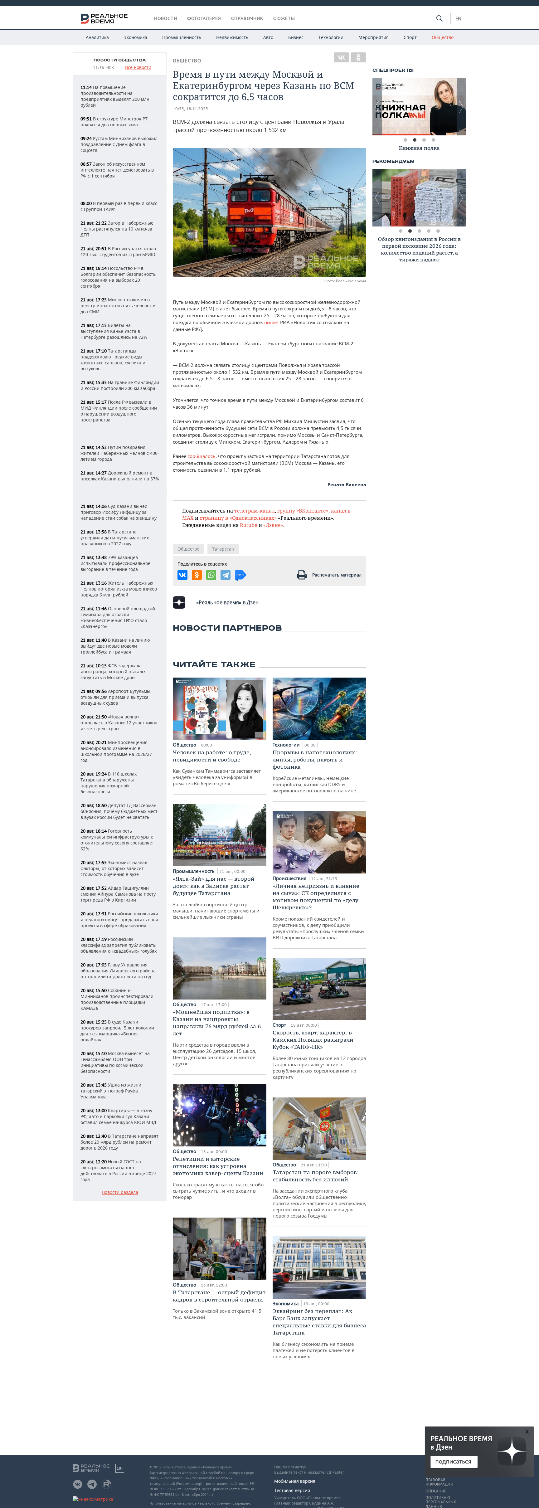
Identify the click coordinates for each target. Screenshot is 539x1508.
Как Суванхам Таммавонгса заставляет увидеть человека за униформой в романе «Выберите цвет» (217, 767)
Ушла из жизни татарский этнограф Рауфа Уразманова (110, 1091)
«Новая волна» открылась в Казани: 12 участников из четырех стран (118, 723)
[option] (419, 106)
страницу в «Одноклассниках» (238, 517)
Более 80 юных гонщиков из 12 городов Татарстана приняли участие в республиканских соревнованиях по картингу (319, 1054)
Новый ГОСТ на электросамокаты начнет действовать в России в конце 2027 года (118, 1170)
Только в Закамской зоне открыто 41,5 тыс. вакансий (219, 1304)
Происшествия (290, 878)
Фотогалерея (204, 18)
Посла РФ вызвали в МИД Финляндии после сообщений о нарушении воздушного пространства (118, 411)
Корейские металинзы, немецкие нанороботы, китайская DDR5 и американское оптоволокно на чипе (315, 771)
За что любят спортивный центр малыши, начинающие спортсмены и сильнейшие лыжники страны (216, 897)
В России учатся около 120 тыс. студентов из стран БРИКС (118, 251)
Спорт (410, 37)
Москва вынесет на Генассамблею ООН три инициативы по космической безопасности (115, 1062)
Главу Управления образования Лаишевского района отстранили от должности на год (118, 971)
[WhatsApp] (211, 575)
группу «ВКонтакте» (302, 510)
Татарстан (223, 549)
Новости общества (120, 60)
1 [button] (405, 140)
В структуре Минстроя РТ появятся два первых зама (114, 122)
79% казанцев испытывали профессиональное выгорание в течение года (115, 563)
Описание (435, 1491)
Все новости (138, 67)
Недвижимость (232, 37)
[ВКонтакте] (341, 57)
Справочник (247, 18)
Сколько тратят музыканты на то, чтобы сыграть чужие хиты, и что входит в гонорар (219, 1177)
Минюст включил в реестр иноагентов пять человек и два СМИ (118, 305)
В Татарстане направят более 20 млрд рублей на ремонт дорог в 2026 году (119, 1142)
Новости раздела (120, 1192)
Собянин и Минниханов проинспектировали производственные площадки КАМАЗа (116, 999)
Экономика (135, 37)
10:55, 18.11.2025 (190, 108)
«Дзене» (273, 525)
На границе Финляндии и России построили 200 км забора (119, 385)
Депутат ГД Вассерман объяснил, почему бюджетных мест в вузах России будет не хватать (119, 811)
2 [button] (414, 140)
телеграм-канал (254, 510)
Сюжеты (284, 18)
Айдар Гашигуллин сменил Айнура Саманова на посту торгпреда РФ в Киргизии (118, 894)
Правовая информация (439, 1482)
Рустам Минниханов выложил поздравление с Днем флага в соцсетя (119, 144)
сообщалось (201, 456)
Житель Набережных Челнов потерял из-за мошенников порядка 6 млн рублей (118, 589)
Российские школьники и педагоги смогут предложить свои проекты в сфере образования (119, 919)
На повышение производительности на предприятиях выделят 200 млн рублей (114, 96)
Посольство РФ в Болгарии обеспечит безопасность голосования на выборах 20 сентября (118, 277)
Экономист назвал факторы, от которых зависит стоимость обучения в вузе (113, 868)
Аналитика (97, 37)
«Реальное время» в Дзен (227, 602)
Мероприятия (373, 37)
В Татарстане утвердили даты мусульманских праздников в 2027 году (114, 538)
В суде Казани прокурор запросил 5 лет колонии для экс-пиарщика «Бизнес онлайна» (117, 1031)
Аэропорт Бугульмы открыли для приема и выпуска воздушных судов (115, 697)
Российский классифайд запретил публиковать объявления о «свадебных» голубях (118, 945)
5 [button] (438, 231)
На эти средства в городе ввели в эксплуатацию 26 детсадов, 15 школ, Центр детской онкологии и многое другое (217, 1037)
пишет (272, 322)
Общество (443, 37)
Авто (268, 37)
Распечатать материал (337, 575)
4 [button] (433, 140)
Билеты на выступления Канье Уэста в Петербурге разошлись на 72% (113, 331)
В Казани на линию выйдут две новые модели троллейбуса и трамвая (115, 646)
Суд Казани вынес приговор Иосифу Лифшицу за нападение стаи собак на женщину (118, 512)
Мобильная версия (294, 1481)
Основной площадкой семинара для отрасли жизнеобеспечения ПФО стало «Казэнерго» (117, 617)
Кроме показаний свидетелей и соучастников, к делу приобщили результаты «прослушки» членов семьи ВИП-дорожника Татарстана (318, 911)
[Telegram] (226, 575)
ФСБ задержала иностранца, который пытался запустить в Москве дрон (113, 671)
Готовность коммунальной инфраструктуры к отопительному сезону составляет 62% (117, 840)
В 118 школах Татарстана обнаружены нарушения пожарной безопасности (108, 783)
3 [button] (424, 140)
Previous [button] (377, 106)
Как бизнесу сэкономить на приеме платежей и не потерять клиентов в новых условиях (319, 1333)
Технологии (330, 37)
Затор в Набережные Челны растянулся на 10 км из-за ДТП (116, 229)
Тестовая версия (292, 1490)
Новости (165, 18)
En (458, 18)
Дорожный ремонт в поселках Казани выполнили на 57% (119, 476)
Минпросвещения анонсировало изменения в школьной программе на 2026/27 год (116, 751)
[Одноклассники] (358, 57)
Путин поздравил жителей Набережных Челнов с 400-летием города (119, 453)
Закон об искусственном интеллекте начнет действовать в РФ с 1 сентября (117, 170)
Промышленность (181, 37)
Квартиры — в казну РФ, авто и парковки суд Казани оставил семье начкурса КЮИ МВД (118, 1116)
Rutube (248, 525)
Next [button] (461, 106)
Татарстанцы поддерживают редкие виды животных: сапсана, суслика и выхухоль (112, 360)
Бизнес (295, 37)
